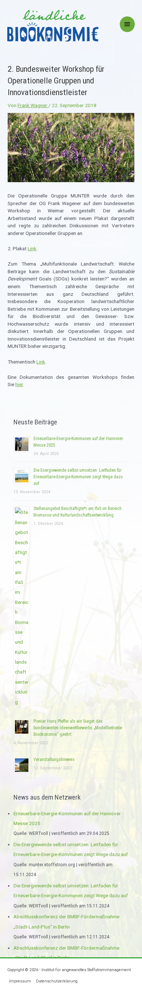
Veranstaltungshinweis (54, 759)
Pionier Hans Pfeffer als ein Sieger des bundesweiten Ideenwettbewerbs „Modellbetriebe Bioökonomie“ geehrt (77, 728)
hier (19, 384)
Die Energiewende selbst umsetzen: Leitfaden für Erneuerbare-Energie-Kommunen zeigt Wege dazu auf (78, 477)
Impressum (20, 981)
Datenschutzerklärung (57, 981)
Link (32, 248)
